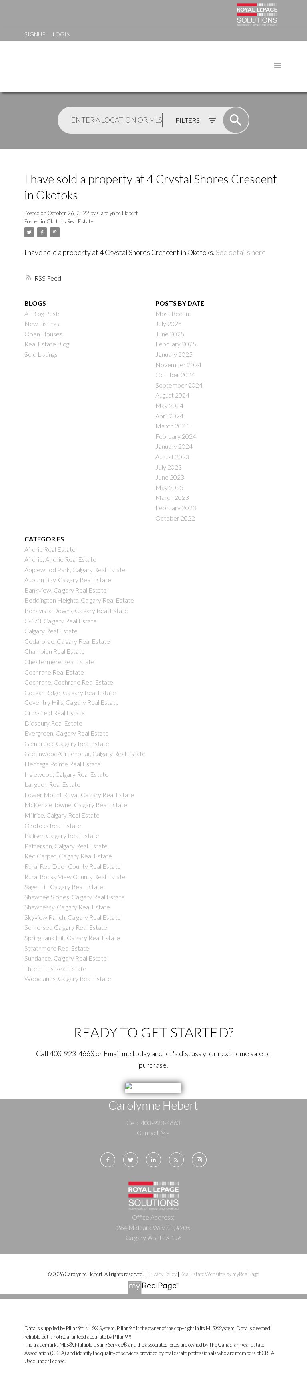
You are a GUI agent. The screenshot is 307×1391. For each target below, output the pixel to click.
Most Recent (173, 313)
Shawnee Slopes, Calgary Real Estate (74, 897)
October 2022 (175, 518)
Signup (34, 34)
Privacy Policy (162, 1274)
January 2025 (174, 354)
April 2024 (169, 416)
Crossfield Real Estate (54, 712)
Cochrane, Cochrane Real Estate (68, 682)
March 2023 (172, 497)
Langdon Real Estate (52, 784)
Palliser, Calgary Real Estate (61, 835)
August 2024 (172, 395)
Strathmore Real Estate (56, 948)
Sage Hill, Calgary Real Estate (63, 886)
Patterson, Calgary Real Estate (66, 846)
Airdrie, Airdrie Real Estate (60, 559)
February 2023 (175, 507)
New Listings (41, 323)
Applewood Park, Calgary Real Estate (75, 569)
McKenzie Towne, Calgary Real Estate (75, 804)
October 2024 (175, 374)
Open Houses (43, 334)
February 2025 (175, 344)
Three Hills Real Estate (55, 968)
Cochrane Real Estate (54, 672)
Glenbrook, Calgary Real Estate (66, 743)
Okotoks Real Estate (69, 221)
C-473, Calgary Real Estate (60, 621)
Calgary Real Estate (51, 631)
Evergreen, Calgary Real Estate (66, 733)
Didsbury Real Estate (53, 723)
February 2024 (175, 436)
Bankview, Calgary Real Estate (65, 590)
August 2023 (172, 456)
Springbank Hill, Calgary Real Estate (72, 937)
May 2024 (169, 405)
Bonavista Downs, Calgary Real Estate (76, 610)
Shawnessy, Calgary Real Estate (67, 907)
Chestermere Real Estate (59, 661)
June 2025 (169, 334)
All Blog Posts (42, 313)
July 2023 (168, 467)
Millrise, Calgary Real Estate (62, 815)
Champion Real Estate (54, 651)
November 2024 (178, 364)
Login (61, 34)
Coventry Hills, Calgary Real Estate (71, 702)
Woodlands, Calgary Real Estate (67, 978)
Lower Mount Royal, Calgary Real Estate (79, 794)
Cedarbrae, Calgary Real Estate (67, 641)
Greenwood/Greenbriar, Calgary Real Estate (85, 753)
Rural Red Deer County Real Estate (72, 866)
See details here (241, 252)
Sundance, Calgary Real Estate (65, 958)
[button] (107, 1159)
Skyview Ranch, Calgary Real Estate (72, 917)
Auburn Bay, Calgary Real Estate (67, 579)
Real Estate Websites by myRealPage (219, 1274)
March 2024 (172, 426)
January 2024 (174, 446)
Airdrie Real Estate (50, 549)
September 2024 (179, 385)
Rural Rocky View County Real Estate (75, 876)
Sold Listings (41, 354)
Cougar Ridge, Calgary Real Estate (70, 692)
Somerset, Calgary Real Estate (65, 927)
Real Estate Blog (46, 344)
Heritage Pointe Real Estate (62, 764)
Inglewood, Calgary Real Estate (66, 774)
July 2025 (168, 323)
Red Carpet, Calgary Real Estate (68, 856)
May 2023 (169, 487)
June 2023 (169, 477)
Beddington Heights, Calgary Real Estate (79, 600)
